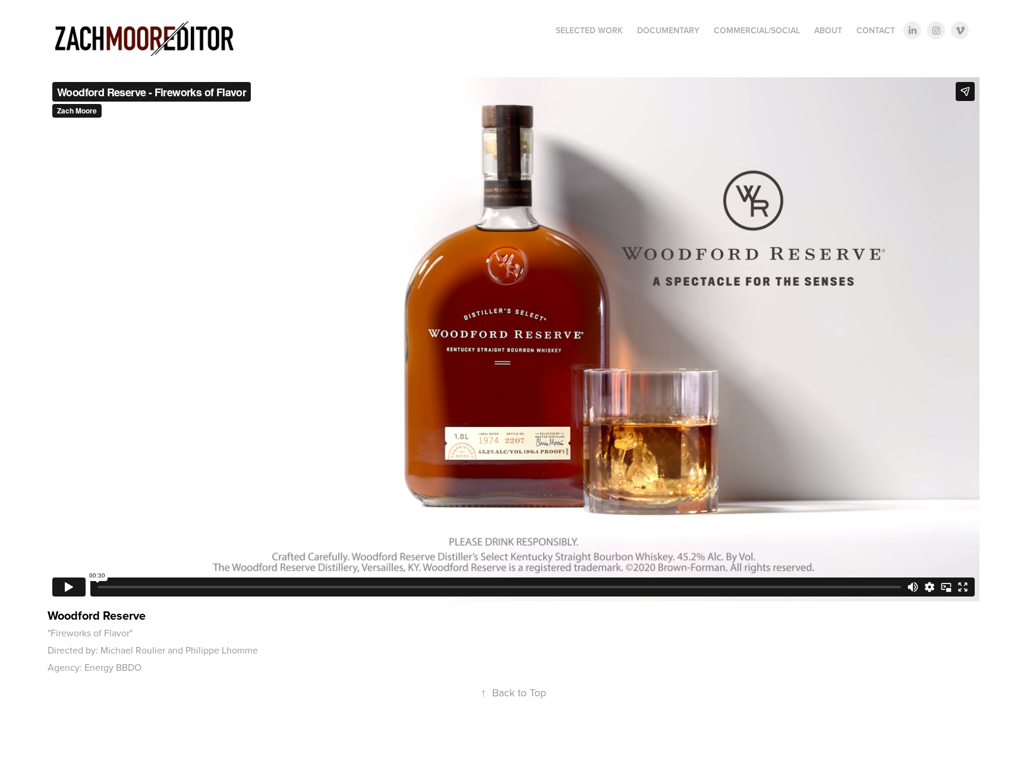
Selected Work (589, 30)
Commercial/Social (757, 30)
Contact (875, 30)
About (828, 30)
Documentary (668, 30)
